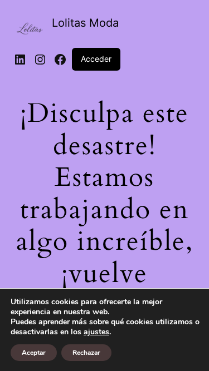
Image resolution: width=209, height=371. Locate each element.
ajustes (96, 332)
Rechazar (86, 352)
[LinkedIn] (20, 59)
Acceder (96, 58)
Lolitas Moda (85, 22)
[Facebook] (60, 59)
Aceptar (34, 352)
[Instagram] (40, 59)
